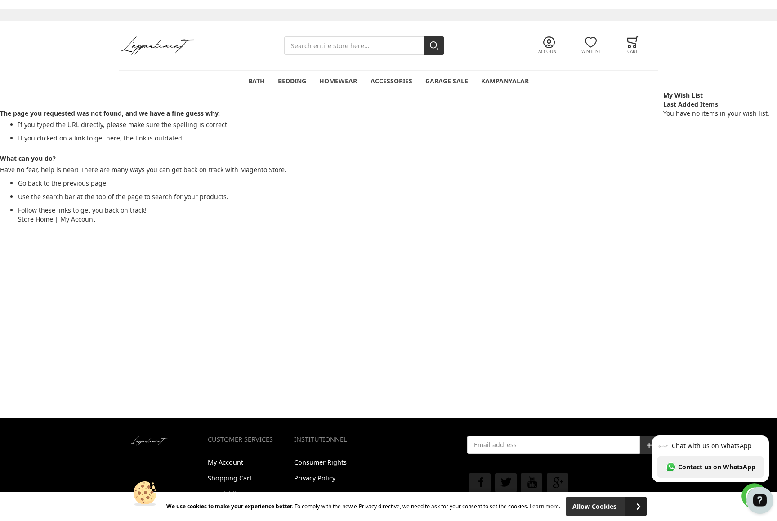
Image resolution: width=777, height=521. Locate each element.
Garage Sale (446, 81)
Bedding (292, 81)
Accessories (391, 81)
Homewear (338, 81)
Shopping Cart (230, 478)
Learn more (544, 506)
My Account (77, 219)
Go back (30, 183)
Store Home (35, 219)
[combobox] (364, 45)
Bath (256, 81)
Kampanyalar (505, 81)
